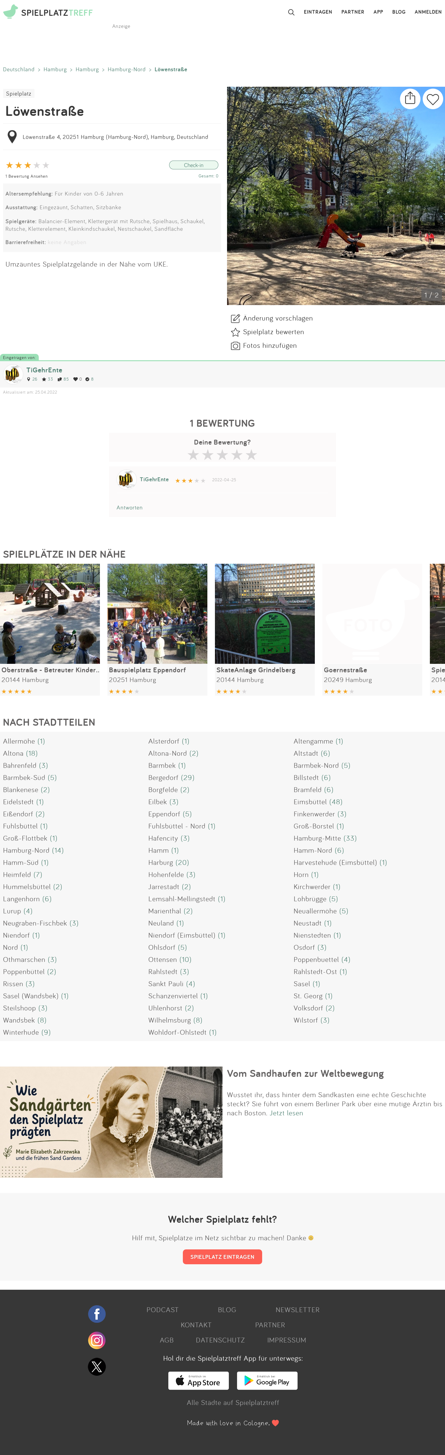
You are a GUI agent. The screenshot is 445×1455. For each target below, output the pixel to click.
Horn (301, 874)
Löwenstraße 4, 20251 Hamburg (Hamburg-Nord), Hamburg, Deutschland (116, 136)
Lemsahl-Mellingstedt (182, 898)
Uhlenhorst (165, 1007)
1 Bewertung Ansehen (26, 176)
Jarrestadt (164, 886)
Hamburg (55, 69)
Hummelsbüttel (27, 886)
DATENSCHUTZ (220, 1339)
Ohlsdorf (162, 947)
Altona (13, 753)
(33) (350, 837)
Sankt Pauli (166, 983)
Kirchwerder (312, 886)
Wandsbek (19, 1019)
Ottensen (162, 959)
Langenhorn (21, 898)
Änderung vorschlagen (278, 317)
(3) (43, 765)
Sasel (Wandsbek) (31, 995)
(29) (188, 777)
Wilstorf (306, 1019)
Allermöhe (19, 740)
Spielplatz (18, 93)
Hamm (158, 850)
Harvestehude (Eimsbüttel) (335, 862)
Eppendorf (164, 813)
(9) (46, 1032)
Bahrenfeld (20, 765)
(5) (346, 765)
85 (66, 379)
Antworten (130, 507)
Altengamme (313, 740)
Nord (10, 947)
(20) (182, 862)
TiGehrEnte (44, 370)
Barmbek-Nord (316, 765)
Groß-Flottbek (25, 837)
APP (378, 12)
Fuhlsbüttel (20, 825)
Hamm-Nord (313, 850)
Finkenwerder (314, 813)
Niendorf (16, 934)
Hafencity (163, 837)
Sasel (302, 983)
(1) (41, 740)
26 (35, 379)
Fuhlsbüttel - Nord (177, 825)
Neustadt (308, 922)
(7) (38, 874)
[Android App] (267, 1387)
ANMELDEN (428, 12)
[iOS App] (198, 1387)
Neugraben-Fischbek (35, 922)
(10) (186, 959)
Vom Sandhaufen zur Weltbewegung (305, 1073)
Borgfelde (163, 789)
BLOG (399, 12)
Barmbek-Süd (24, 777)
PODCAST (163, 1309)
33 (50, 379)
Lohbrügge (310, 898)
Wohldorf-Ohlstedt (177, 1032)
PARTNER (352, 12)
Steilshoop (19, 1007)
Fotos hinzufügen (270, 345)
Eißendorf (18, 813)
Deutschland (19, 69)
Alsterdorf (164, 740)
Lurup (12, 910)
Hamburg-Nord (127, 69)
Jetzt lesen (286, 1112)
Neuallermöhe (315, 910)
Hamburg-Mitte (317, 837)
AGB (167, 1339)
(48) (336, 801)
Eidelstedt (18, 801)
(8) (42, 1019)
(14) (58, 850)
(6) (325, 753)
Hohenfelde (166, 874)
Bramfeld (308, 789)
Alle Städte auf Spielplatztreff (233, 1402)
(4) (28, 910)
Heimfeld (17, 874)
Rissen (13, 983)
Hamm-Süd (21, 862)
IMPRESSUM (286, 1339)
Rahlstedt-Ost (315, 971)
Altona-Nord (167, 753)
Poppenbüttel (24, 971)
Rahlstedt (163, 971)
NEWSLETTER (298, 1309)
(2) (194, 753)
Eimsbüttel (310, 801)
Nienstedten (312, 934)
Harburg (160, 862)
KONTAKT (196, 1324)
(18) (32, 753)
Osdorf (304, 947)
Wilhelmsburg (169, 1019)
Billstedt (306, 777)
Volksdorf (308, 1007)
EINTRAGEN (318, 12)
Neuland (161, 922)
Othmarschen (24, 959)
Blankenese (20, 789)
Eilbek (157, 801)
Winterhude (21, 1032)
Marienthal (164, 910)
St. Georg (308, 995)
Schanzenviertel (173, 995)
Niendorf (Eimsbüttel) (182, 934)
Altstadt (306, 753)
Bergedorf (163, 777)
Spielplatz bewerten (273, 331)
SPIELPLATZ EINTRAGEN (222, 1257)
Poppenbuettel (316, 959)
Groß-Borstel (314, 825)
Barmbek (162, 765)
